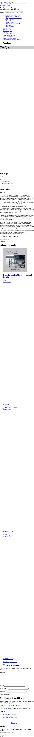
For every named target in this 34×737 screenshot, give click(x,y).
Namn (2, 685)
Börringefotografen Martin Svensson (12, 39)
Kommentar (3, 672)
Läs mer (5, 280)
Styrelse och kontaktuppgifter (13, 23)
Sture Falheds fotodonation (10, 33)
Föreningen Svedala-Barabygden (11, 15)
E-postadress (3, 688)
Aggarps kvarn (10, 19)
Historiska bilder (7, 29)
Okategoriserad (9, 183)
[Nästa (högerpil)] (2, 736)
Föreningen (14, 723)
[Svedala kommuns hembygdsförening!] (17, 5)
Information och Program (12, 16)
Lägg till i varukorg (5, 181)
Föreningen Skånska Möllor (10, 717)
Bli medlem (9, 21)
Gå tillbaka (2, 664)
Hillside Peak (10, 732)
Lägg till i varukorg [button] (12, 407)
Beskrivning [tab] (6, 185)
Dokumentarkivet (7, 28)
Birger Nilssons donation (9, 38)
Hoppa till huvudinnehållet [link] (6, 2)
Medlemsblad (9, 22)
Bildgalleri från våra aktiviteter (14, 18)
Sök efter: (2, 12)
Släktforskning (10, 26)
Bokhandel (9, 25)
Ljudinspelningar (7, 36)
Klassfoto (5, 32)
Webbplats (2, 691)
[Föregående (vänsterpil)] (0, 736)
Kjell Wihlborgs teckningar (10, 35)
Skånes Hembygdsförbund (9, 716)
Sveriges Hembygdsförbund (10, 714)
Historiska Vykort (7, 31)
